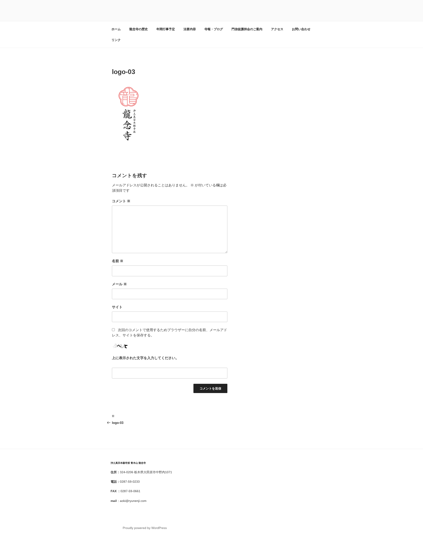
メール (119, 284)
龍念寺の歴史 (138, 29)
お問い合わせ (301, 29)
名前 (117, 261)
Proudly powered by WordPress (145, 528)
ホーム (116, 29)
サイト (117, 307)
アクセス (277, 29)
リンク (116, 40)
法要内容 (190, 29)
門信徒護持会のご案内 (247, 29)
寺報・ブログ (213, 29)
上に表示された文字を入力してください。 (145, 358)
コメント (121, 201)
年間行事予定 (165, 29)
